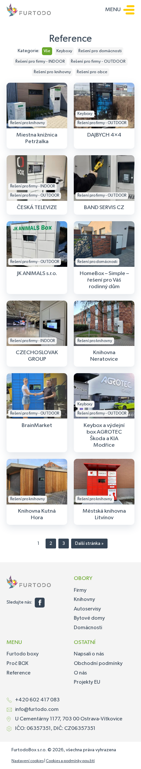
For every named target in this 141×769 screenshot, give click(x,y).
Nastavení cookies (27, 761)
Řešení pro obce (92, 72)
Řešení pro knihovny (52, 72)
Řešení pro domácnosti (100, 51)
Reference (18, 673)
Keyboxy (64, 51)
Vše (47, 51)
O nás (80, 673)
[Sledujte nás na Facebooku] (40, 603)
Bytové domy (89, 618)
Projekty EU (87, 682)
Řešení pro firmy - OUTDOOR (98, 61)
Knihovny (84, 599)
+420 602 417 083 (37, 700)
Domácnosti (88, 627)
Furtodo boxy (23, 654)
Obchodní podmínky (98, 663)
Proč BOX (17, 663)
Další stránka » (89, 543)
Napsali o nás (89, 654)
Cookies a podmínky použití (70, 761)
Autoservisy (87, 609)
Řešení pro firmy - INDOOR (40, 61)
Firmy (80, 590)
